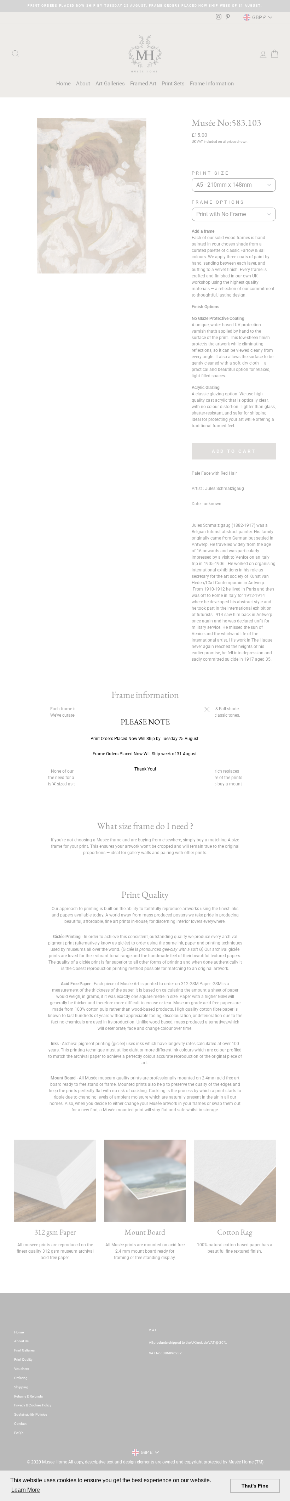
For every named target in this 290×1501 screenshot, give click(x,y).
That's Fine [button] (255, 1486)
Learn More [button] (25, 1490)
